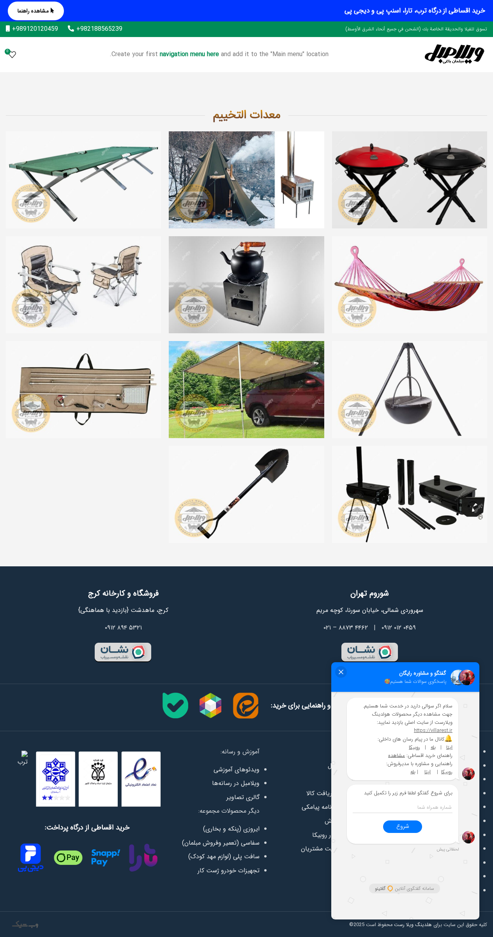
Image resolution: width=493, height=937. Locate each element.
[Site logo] (454, 54)
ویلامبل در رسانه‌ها (236, 783)
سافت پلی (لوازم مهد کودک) (224, 856)
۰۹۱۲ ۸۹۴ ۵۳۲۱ (123, 628)
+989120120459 (35, 29)
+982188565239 (99, 29)
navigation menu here (189, 54)
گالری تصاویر (243, 797)
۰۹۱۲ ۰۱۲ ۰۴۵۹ (399, 628)
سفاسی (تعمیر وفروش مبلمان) (221, 843)
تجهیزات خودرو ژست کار (229, 870)
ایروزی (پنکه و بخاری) (231, 829)
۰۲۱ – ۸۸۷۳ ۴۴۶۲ (345, 628)
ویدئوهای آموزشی (237, 769)
